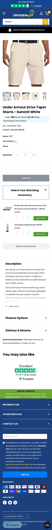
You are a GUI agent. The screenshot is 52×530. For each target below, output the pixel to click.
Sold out (26, 178)
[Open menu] (4, 13)
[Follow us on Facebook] (5, 502)
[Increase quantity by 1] (34, 155)
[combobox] (24, 22)
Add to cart (41, 218)
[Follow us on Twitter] (10, 502)
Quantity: (7, 155)
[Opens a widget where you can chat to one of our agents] (12, 525)
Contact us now (12, 396)
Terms (12, 465)
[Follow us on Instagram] (15, 502)
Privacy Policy (24, 465)
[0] (47, 13)
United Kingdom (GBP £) (13, 516)
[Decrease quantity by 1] (17, 155)
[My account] (41, 13)
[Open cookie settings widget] (47, 525)
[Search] (45, 22)
